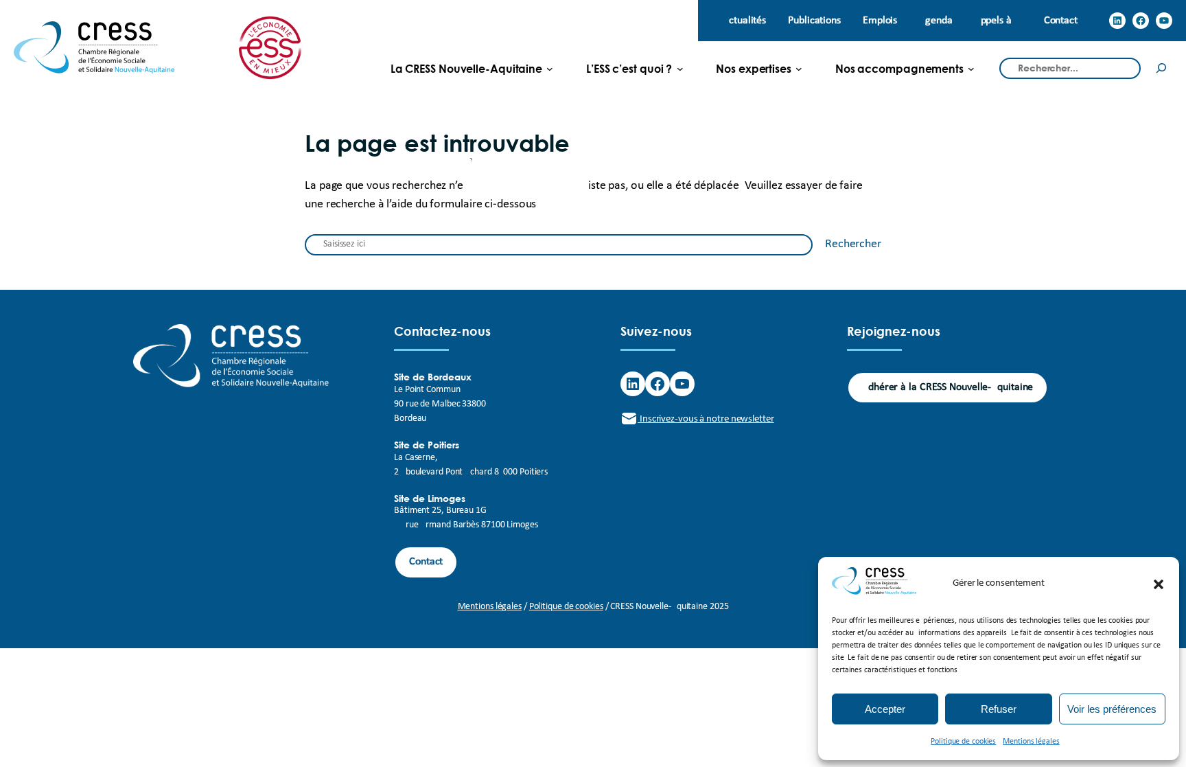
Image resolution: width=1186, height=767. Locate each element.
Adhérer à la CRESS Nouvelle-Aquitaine (947, 387)
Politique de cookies (963, 741)
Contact (426, 561)
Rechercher (853, 244)
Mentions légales (1031, 741)
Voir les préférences (1111, 709)
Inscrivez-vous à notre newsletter (706, 419)
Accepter (885, 709)
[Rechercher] (1161, 68)
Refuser (998, 709)
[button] (1158, 584)
